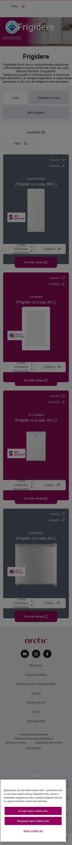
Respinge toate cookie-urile (33, 821)
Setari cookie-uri (33, 830)
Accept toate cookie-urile (33, 811)
